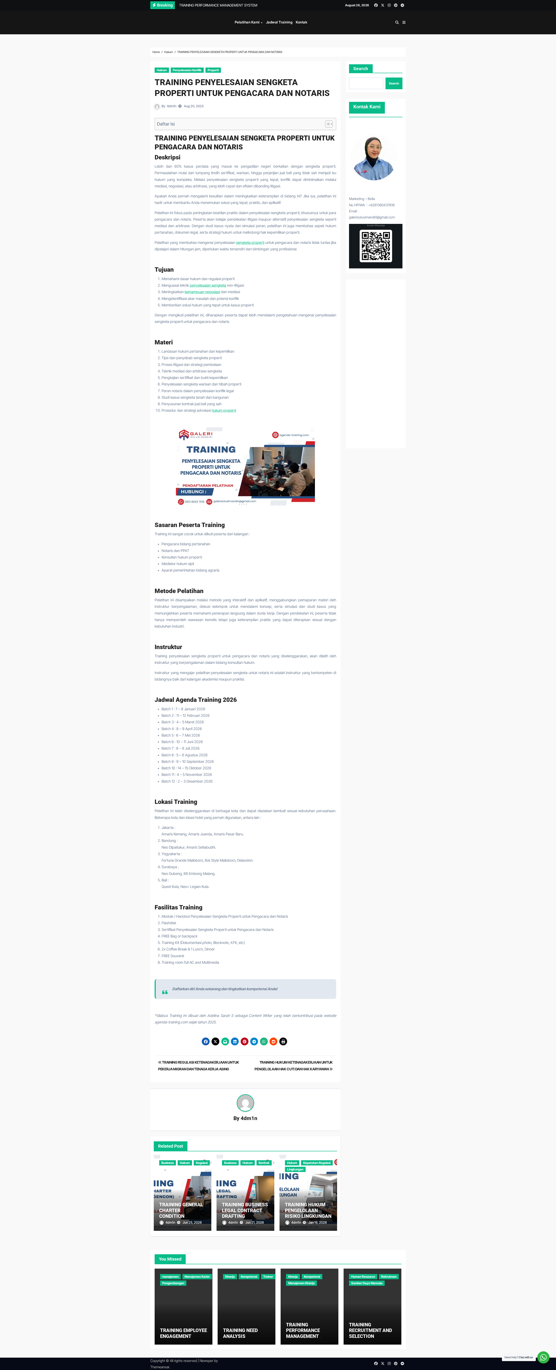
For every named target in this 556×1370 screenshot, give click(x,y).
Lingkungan (295, 1169)
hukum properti (224, 410)
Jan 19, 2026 (317, 1222)
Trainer (268, 1276)
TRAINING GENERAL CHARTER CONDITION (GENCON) (181, 1213)
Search (360, 68)
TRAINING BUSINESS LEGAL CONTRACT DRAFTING (245, 1210)
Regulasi (202, 1163)
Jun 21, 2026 (254, 1222)
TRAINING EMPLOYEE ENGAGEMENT (183, 1333)
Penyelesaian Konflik (187, 70)
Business (167, 1163)
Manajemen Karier (197, 1276)
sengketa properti (250, 242)
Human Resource (363, 1276)
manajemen (170, 1276)
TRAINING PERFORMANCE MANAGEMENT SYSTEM (303, 1333)
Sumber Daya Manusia (366, 1283)
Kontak (301, 22)
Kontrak (264, 1163)
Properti (213, 70)
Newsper (206, 1360)
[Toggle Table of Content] (327, 124)
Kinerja (230, 1276)
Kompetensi (249, 1276)
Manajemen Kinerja (301, 1283)
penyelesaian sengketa (208, 285)
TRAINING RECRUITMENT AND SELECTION (370, 1330)
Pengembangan (173, 1283)
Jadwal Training (279, 22)
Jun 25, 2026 (192, 1222)
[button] (404, 22)
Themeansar (159, 1367)
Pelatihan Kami (248, 22)
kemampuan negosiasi (202, 292)
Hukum (162, 70)
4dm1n (171, 106)
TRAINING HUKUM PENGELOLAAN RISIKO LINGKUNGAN (308, 1210)
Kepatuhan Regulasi (317, 1163)
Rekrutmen (389, 1276)
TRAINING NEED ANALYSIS (240, 1333)
